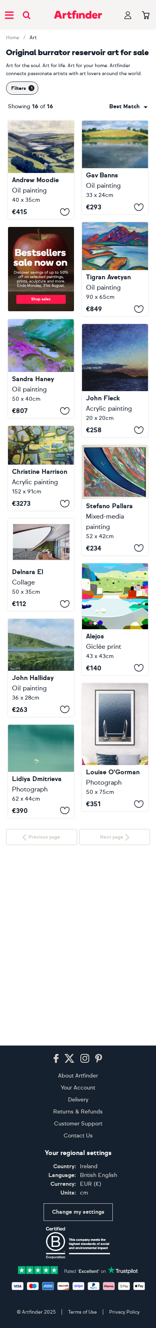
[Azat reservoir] (115, 269)
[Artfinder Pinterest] (98, 1059)
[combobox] (128, 106)
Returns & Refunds (78, 1112)
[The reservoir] (115, 619)
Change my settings (78, 1212)
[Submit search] (26, 15)
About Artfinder (78, 1076)
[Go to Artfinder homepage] (78, 15)
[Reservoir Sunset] (115, 380)
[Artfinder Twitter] (69, 1059)
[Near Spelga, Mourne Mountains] (41, 668)
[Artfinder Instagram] (84, 1059)
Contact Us (78, 1136)
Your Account (78, 1088)
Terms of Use (82, 1313)
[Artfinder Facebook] (56, 1059)
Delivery (78, 1100)
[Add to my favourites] (65, 212)
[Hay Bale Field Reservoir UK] (115, 167)
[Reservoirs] (41, 468)
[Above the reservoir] (41, 565)
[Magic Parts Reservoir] (115, 500)
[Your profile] (128, 15)
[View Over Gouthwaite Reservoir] (41, 170)
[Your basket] (145, 15)
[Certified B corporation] (78, 1244)
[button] (128, 106)
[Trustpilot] (78, 1270)
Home (12, 37)
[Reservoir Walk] (41, 368)
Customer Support (78, 1124)
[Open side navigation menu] (9, 15)
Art (33, 37)
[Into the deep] (115, 747)
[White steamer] (41, 865)
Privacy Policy (124, 1313)
